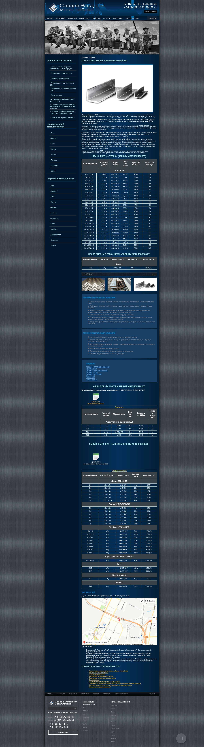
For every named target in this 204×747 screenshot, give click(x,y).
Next (154, 37)
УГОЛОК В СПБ (92, 372)
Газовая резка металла (60, 79)
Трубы (53, 149)
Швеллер (54, 240)
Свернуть (115, 470)
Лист (52, 144)
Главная (50, 18)
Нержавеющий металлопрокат (55, 125)
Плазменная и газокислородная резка (63, 89)
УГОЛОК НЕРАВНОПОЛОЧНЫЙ (97, 367)
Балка (53, 224)
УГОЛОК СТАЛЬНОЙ (93, 374)
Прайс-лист (97, 18)
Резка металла (56, 95)
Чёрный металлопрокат (60, 178)
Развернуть (119, 407)
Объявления (84, 18)
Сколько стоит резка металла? (62, 118)
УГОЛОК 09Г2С (91, 369)
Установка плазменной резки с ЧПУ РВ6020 (62, 100)
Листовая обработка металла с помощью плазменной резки (62, 112)
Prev (49, 37)
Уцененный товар (132, 18)
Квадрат (54, 138)
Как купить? (118, 18)
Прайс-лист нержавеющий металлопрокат (96, 463)
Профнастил (56, 235)
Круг (52, 133)
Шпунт (53, 245)
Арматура (54, 218)
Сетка (53, 171)
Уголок (53, 155)
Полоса (54, 160)
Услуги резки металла (59, 60)
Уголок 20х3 (90, 378)
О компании (60, 18)
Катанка (54, 229)
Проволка (54, 165)
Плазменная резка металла (61, 73)
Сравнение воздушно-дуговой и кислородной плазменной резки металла (62, 106)
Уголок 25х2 (90, 376)
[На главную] (76, 12)
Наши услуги (72, 18)
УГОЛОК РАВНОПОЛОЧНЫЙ (96, 371)
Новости (107, 18)
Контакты (152, 18)
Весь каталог (63, 732)
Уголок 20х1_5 (91, 379)
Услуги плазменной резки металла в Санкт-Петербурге (61, 68)
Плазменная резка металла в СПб (62, 84)
